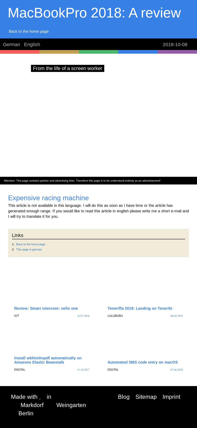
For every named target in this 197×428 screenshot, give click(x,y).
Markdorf (32, 405)
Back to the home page (30, 244)
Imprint (171, 397)
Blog (124, 397)
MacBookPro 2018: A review (94, 12)
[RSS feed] (186, 397)
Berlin (25, 413)
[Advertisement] (98, 146)
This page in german (29, 249)
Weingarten (71, 405)
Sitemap (146, 397)
